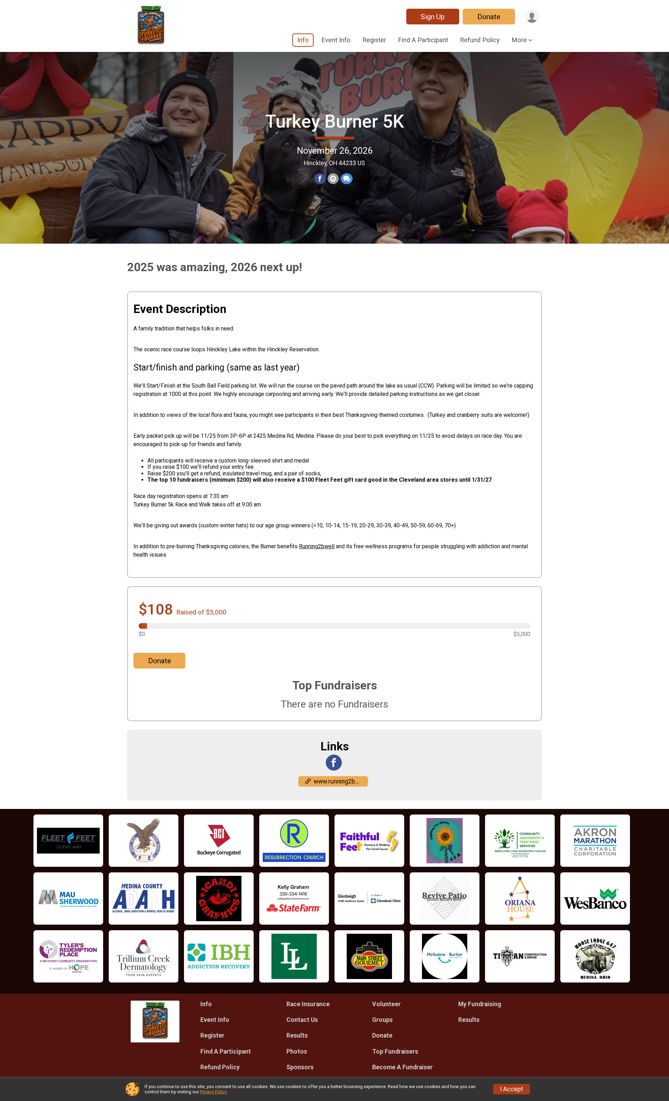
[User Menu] (531, 16)
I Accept (511, 1089)
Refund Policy (480, 40)
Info (303, 40)
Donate (488, 17)
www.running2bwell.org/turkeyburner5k (341, 781)
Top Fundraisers (395, 1051)
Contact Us (302, 1019)
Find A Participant (423, 40)
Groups (382, 1019)
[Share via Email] (333, 178)
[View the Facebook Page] (334, 763)
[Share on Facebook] (319, 178)
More (519, 40)
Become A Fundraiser (402, 1067)
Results (297, 1035)
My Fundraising (479, 1004)
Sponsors (300, 1067)
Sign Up (433, 17)
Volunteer (386, 1004)
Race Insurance (308, 1004)
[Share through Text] (347, 178)
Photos (296, 1051)
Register (374, 40)
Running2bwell (316, 546)
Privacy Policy (213, 1091)
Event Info (336, 40)
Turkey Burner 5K (334, 121)
